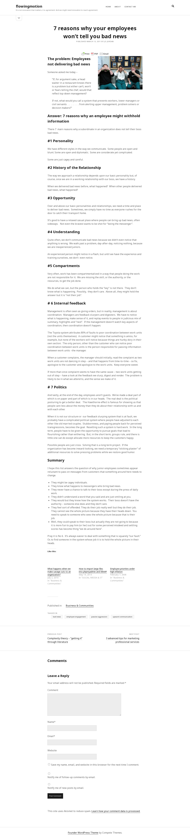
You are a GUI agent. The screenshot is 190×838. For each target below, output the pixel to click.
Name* (52, 722)
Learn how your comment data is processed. (115, 811)
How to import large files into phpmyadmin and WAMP (93, 570)
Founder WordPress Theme (83, 832)
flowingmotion (29, 6)
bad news (57, 617)
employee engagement (76, 617)
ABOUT (118, 7)
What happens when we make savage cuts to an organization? (59, 571)
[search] (173, 6)
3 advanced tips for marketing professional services (122, 640)
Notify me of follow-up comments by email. (71, 777)
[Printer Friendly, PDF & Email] (95, 54)
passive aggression (99, 617)
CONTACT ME (130, 7)
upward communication (122, 617)
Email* (51, 736)
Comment (53, 690)
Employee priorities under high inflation (122, 570)
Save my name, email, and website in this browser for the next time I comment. (95, 764)
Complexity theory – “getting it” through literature (65, 640)
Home (108, 7)
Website (52, 750)
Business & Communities (80, 605)
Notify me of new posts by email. (66, 788)
